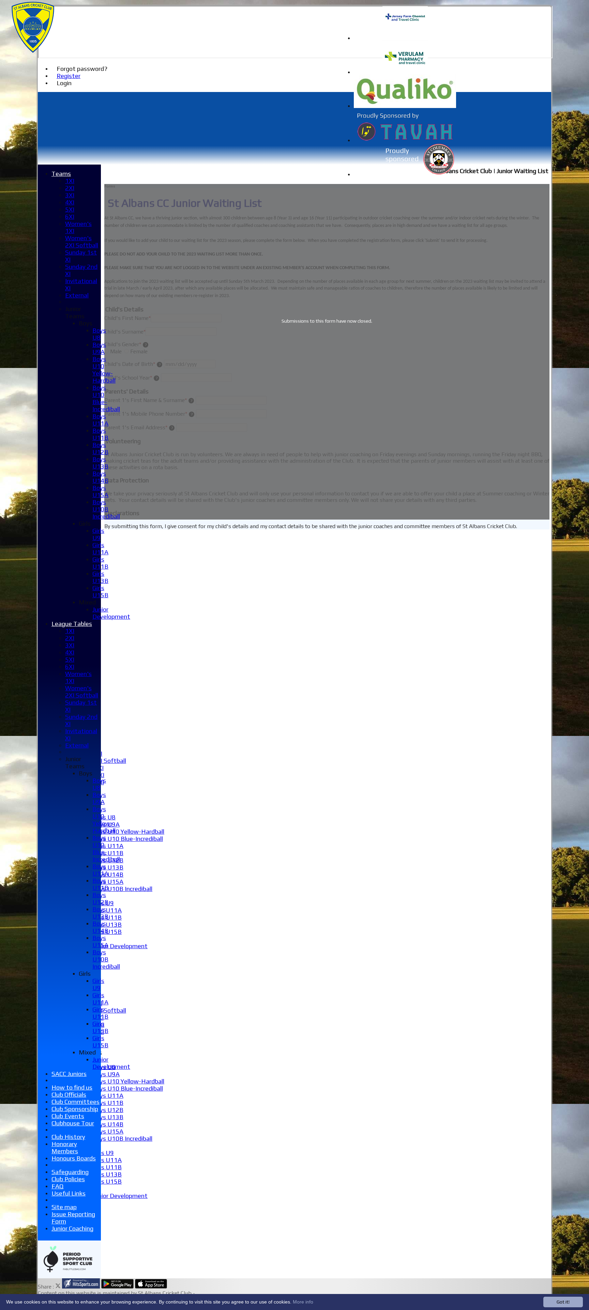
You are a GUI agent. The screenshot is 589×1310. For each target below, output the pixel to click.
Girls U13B (107, 924)
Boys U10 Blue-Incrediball (127, 838)
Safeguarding (70, 1171)
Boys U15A (107, 881)
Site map (64, 1207)
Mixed (87, 602)
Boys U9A (106, 1074)
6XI (69, 216)
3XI (69, 195)
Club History (68, 1136)
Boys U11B (107, 853)
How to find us (71, 1087)
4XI (69, 202)
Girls (85, 523)
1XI (69, 180)
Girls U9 (103, 1152)
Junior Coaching (72, 1228)
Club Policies (68, 1179)
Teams (61, 173)
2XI (69, 187)
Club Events (67, 1116)
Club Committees (75, 1101)
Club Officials (68, 1094)
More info (303, 1302)
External (77, 295)
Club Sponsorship (74, 1108)
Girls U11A (107, 910)
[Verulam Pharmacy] (405, 72)
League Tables (71, 623)
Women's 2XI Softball (81, 241)
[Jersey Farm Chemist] (405, 38)
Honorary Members (64, 1147)
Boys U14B (107, 1124)
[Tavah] (405, 140)
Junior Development (120, 946)
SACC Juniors (69, 1073)
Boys (85, 323)
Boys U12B (107, 1109)
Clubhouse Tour (72, 1123)
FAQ (57, 1186)
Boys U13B (107, 867)
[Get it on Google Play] (117, 1286)
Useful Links (68, 1193)
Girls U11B (107, 1167)
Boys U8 (99, 334)
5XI (69, 209)
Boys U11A (107, 845)
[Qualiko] (405, 106)
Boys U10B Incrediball (122, 888)
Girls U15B (107, 1181)
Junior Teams (75, 312)
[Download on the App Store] (151, 1286)
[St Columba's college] (405, 174)
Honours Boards (73, 1158)
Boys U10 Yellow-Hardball (128, 831)
